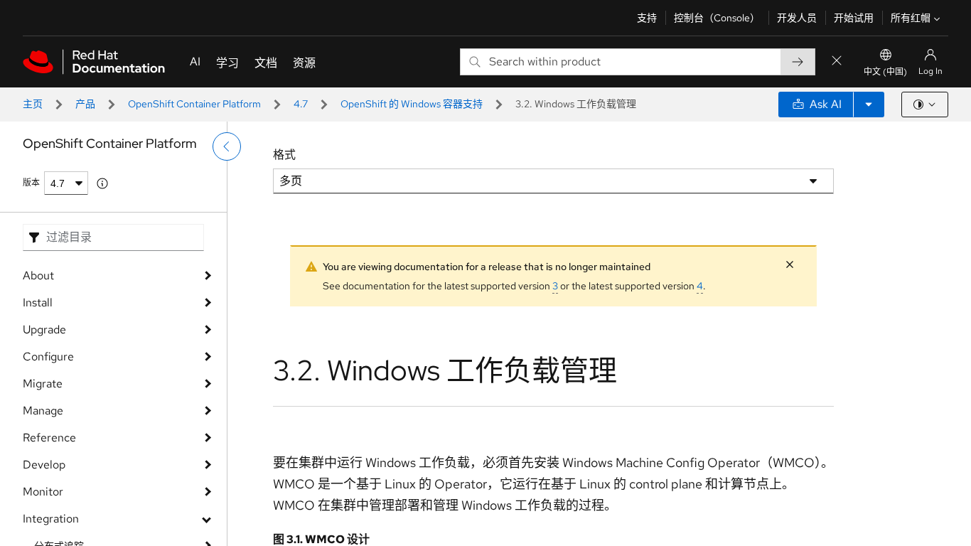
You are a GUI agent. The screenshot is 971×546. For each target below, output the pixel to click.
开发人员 (797, 17)
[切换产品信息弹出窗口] (102, 183)
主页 (33, 103)
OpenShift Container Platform (194, 103)
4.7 (301, 103)
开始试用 (854, 17)
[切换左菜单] (227, 146)
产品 (85, 103)
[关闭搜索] (837, 61)
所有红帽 (910, 17)
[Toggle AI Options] (868, 104)
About (38, 275)
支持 (647, 17)
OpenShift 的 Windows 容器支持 (411, 103)
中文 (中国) (885, 71)
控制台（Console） (717, 17)
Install (38, 302)
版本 (31, 182)
